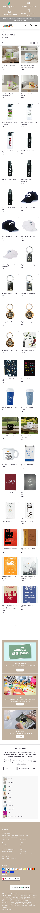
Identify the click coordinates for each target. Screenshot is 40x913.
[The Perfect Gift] (20, 651)
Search (3, 842)
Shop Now (20, 670)
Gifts (21, 849)
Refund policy (5, 856)
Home (3, 31)
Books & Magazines (25, 847)
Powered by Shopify (7, 909)
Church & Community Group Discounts (9, 859)
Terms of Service (6, 853)
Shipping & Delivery (7, 851)
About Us (4, 844)
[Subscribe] (34, 768)
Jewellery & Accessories (26, 853)
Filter (6, 43)
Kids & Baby (23, 851)
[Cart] (31, 25)
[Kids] (20, 685)
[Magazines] (20, 719)
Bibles (21, 844)
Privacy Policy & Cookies (8, 849)
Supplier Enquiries (6, 847)
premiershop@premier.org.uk (9, 837)
